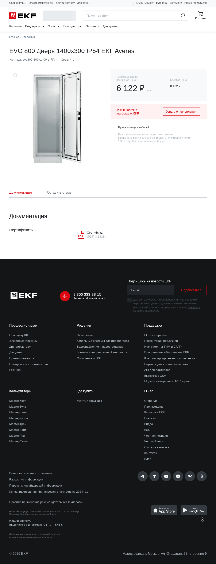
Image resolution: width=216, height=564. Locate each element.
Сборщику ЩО (17, 2)
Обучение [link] (176, 2)
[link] (143, 476)
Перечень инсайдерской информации (35, 485)
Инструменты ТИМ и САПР (163, 346)
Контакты (150, 453)
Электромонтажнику (41, 2)
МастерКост (17, 400)
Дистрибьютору (65, 2)
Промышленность (21, 358)
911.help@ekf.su (127, 141)
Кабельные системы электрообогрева (103, 340)
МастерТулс (17, 406)
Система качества (156, 447)
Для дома (83, 2)
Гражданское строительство (28, 364)
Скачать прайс (144, 2)
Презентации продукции (161, 340)
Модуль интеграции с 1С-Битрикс (167, 381)
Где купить (110, 26)
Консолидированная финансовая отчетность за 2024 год (48, 491)
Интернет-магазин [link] (195, 2)
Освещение (85, 335)
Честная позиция (156, 435)
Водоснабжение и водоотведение (100, 346)
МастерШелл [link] (18, 412)
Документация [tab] (20, 192)
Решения (15, 26)
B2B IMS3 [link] (161, 2)
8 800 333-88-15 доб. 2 (152, 137)
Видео (148, 424)
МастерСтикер (19, 441)
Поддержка (33, 26)
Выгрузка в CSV (155, 375)
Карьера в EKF (154, 412)
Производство (153, 406)
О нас (52, 26)
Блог (147, 458)
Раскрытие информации (26, 479)
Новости (150, 418)
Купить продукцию (89, 400)
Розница (15, 369)
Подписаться (191, 290)
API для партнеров (157, 369)
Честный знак (153, 441)
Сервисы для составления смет (166, 364)
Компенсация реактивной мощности (102, 352)
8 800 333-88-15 (87, 294)
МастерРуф (17, 435)
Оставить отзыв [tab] (59, 192)
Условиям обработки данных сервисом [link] (29, 514)
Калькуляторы (72, 26)
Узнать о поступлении (181, 111)
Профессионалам (23, 325)
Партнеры (93, 26)
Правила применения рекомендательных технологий (46, 502)
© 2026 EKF (18, 553)
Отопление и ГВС (89, 358)
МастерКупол (18, 418)
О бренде (151, 400)
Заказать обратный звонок (89, 298)
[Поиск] (183, 16)
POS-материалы (155, 335)
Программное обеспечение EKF (166, 352)
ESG (147, 429)
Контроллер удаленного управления (169, 358)
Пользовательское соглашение (30, 473)
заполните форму (154, 141)
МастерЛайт (17, 429)
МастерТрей (17, 424)
